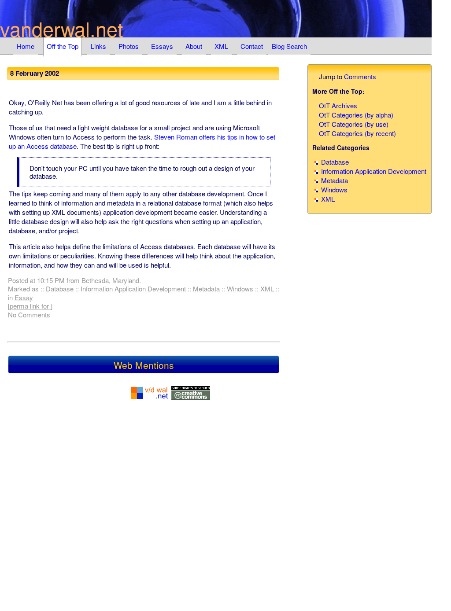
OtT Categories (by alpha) (356, 114)
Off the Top (62, 46)
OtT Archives (338, 105)
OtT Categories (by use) (353, 124)
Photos (128, 46)
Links (98, 46)
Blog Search (289, 46)
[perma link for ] (30, 305)
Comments (360, 76)
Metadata (206, 288)
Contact (251, 46)
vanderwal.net (61, 28)
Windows (240, 288)
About (193, 46)
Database (60, 288)
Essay (24, 297)
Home (25, 46)
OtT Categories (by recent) (357, 133)
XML (221, 46)
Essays (162, 46)
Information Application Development (133, 288)
